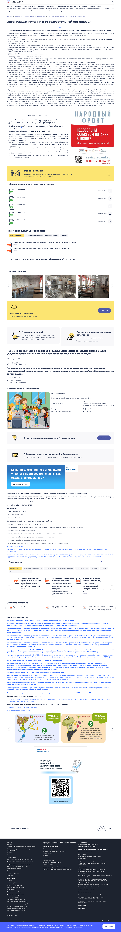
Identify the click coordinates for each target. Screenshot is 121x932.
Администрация (12, 883)
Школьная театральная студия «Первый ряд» (57, 869)
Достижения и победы (14, 892)
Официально (82, 842)
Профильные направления (15, 887)
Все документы (106, 562)
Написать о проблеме (20, 484)
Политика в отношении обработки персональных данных (59, 842)
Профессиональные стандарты (17, 901)
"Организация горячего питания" (33, 128)
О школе (92, 6)
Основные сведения (85, 852)
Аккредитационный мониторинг (18, 11)
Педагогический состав (14, 885)
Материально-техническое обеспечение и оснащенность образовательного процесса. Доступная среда (92, 880)
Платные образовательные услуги (89, 856)
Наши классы (11, 889)
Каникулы (46, 858)
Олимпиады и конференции (52, 862)
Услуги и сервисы (65, 11)
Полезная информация (39, 11)
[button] (113, 2)
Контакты (76, 11)
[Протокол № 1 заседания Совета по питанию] (84, 607)
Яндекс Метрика (42, 926)
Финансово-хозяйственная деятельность (91, 869)
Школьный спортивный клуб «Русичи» (55, 867)
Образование (82, 858)
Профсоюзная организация (16, 910)
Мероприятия (11, 8)
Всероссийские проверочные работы (31, 8)
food (60, 27)
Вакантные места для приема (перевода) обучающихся (91, 872)
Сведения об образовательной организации (29, 6)
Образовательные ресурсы (16, 899)
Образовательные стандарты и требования (92, 861)
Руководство (82, 867)
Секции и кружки (48, 860)
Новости (99, 6)
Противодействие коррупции (88, 844)
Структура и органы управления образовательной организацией (95, 876)
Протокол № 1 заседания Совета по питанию (100, 607)
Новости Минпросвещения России (18, 906)
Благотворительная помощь (87, 846)
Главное (9, 842)
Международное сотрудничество (89, 887)
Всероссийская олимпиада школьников (59, 8)
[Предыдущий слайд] (6, 608)
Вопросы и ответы (84, 892)
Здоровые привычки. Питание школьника (22, 707)
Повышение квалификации (16, 908)
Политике (78, 927)
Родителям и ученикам (50, 846)
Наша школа (11, 878)
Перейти (104, 310)
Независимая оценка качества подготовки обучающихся (92, 901)
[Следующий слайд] (114, 608)
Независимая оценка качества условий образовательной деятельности (91, 898)
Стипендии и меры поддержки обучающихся (93, 884)
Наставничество (12, 915)
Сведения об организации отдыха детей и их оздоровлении (66, 6)
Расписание (53, 11)
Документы (82, 854)
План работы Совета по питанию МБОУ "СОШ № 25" (27, 607)
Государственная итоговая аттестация (87, 8)
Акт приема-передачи (15, 546)
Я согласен (109, 926)
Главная (9, 6)
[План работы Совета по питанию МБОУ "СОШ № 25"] (11, 607)
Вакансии (10, 913)
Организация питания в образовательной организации (92, 864)
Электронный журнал (14, 897)
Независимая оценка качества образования (93, 895)
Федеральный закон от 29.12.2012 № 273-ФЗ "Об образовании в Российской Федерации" (40, 620)
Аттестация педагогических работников (20, 904)
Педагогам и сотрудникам (15, 895)
